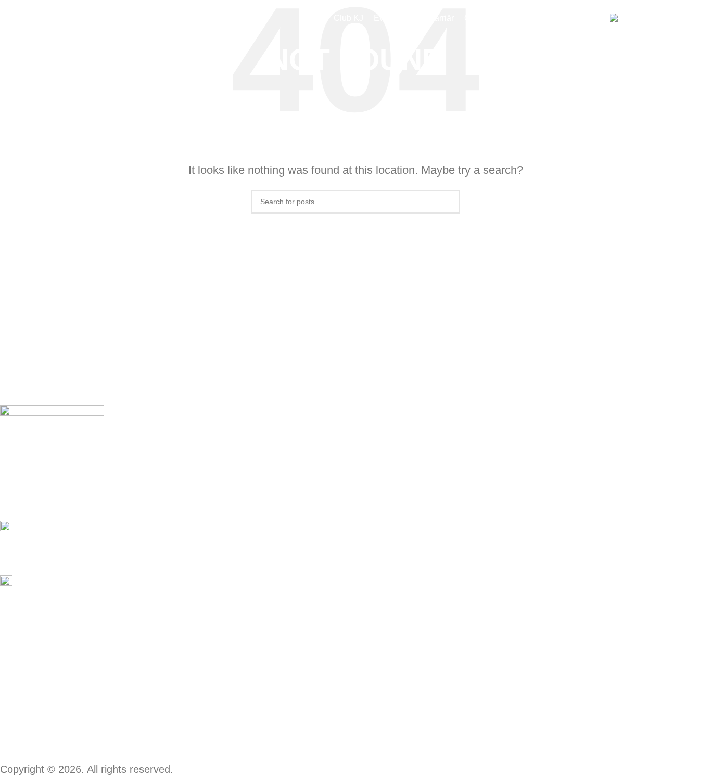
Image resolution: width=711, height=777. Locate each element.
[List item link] (310, 581)
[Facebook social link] (7, 487)
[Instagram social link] (20, 487)
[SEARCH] (448, 202)
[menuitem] (634, 18)
